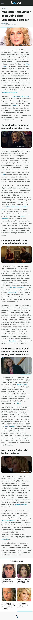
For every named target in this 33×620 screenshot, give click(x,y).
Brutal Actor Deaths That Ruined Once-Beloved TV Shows (23, 581)
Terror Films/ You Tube (25, 471)
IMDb (3, 175)
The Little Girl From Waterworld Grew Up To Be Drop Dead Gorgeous (8, 605)
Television (5, 8)
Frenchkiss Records (8, 520)
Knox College (22, 384)
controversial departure (20, 96)
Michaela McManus (17, 287)
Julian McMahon (11, 426)
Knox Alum (5, 539)
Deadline (15, 106)
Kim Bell (5, 23)
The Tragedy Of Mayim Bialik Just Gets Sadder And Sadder (7, 582)
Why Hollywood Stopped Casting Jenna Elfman (22, 605)
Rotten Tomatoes (21, 504)
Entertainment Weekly (9, 92)
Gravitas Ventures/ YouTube (24, 146)
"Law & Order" (12, 292)
